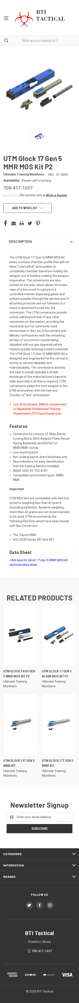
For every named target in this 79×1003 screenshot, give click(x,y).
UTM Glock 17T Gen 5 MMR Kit (57, 763)
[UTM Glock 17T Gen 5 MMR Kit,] (59, 724)
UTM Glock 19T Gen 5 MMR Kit (19, 763)
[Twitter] (30, 223)
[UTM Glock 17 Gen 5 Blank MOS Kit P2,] (59, 635)
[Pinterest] (38, 223)
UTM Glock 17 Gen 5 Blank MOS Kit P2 (57, 673)
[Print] (22, 223)
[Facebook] (5, 223)
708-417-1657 (42, 951)
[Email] (13, 223)
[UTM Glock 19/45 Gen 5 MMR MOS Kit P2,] (20, 635)
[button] (55, 195)
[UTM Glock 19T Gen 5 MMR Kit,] (20, 724)
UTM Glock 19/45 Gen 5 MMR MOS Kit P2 (19, 673)
